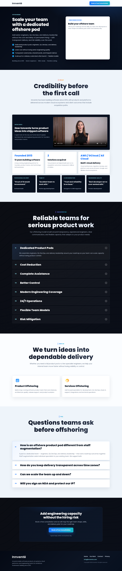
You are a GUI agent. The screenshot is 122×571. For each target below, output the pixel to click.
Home (86, 556)
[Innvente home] (17, 3)
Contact (100, 556)
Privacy (107, 556)
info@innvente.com (90, 559)
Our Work (93, 556)
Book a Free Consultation (99, 3)
